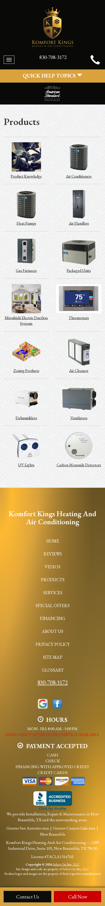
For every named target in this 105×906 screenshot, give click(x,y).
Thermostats (79, 317)
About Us (52, 631)
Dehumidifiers (26, 417)
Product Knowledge (26, 176)
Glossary (52, 670)
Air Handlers (79, 223)
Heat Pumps (26, 223)
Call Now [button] (77, 896)
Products (52, 579)
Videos (52, 567)
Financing (52, 618)
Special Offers (52, 605)
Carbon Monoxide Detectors (79, 464)
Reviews (52, 554)
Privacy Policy (52, 644)
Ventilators (78, 417)
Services (52, 592)
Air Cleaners (78, 370)
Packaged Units (79, 270)
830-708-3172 (52, 682)
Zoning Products (26, 370)
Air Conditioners (79, 176)
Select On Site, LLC (66, 864)
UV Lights (26, 464)
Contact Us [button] (27, 896)
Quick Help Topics (50, 75)
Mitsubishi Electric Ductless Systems (26, 320)
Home (52, 541)
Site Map (52, 657)
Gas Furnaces (26, 270)
